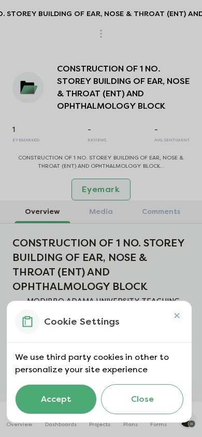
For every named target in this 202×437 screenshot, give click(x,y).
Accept (56, 399)
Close (142, 399)
